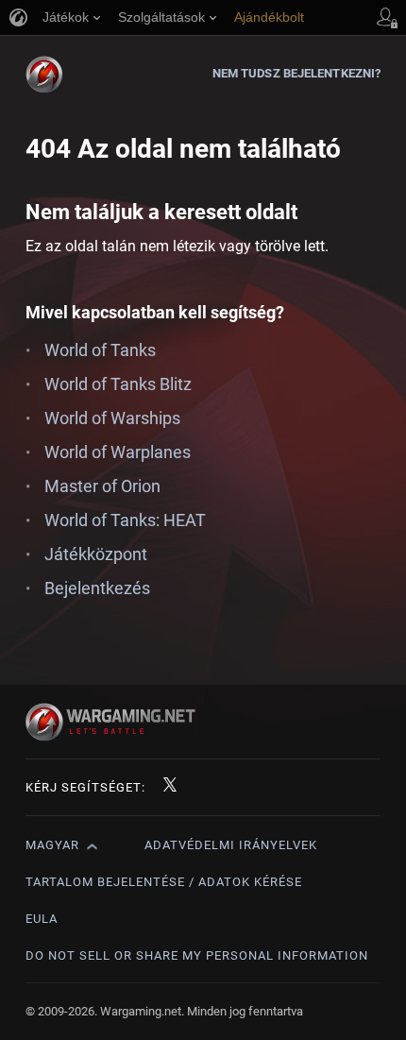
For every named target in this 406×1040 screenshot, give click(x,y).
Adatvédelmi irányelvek (230, 845)
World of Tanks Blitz (118, 384)
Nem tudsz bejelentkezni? (296, 73)
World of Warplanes (117, 452)
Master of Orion (102, 486)
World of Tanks (100, 350)
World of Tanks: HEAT (125, 520)
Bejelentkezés (97, 588)
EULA (41, 919)
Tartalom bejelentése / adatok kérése (163, 882)
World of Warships (112, 418)
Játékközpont (95, 554)
